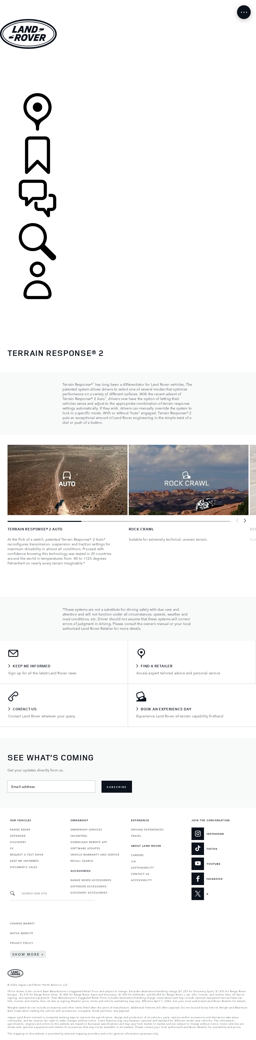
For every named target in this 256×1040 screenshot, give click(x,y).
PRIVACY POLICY (21, 943)
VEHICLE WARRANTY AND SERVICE (95, 854)
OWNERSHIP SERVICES (86, 829)
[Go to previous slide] (237, 520)
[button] (128, 2)
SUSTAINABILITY (142, 867)
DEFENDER (18, 836)
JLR (133, 861)
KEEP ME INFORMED (24, 861)
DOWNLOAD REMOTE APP (88, 842)
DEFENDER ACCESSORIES (88, 886)
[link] (128, 71)
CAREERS (137, 855)
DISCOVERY (18, 842)
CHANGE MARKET (22, 923)
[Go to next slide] (244, 520)
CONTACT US (140, 874)
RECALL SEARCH (81, 861)
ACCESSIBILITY (141, 880)
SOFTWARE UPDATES (85, 848)
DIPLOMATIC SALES (24, 867)
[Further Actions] (244, 12)
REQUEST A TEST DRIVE (27, 854)
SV (12, 848)
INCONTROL (79, 836)
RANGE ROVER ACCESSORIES (91, 880)
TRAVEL (136, 836)
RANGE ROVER (20, 829)
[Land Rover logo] (28, 47)
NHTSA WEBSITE (21, 933)
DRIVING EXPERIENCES (147, 829)
